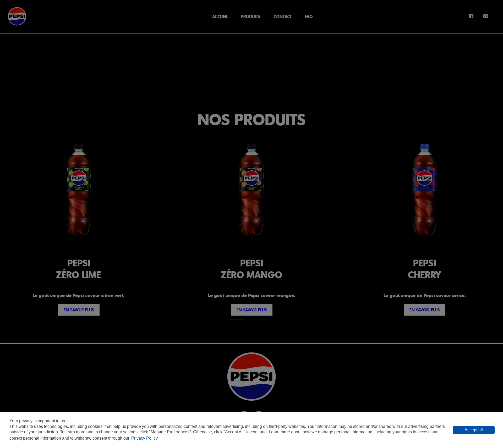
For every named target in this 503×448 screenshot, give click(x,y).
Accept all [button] (473, 430)
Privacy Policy (144, 438)
